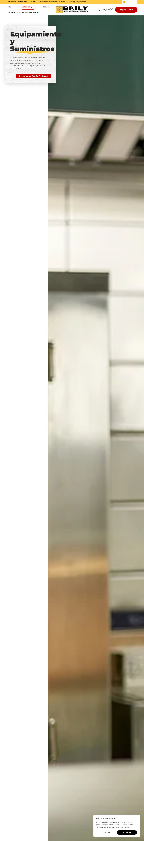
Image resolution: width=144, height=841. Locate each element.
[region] (116, 826)
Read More (128, 827)
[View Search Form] (99, 10)
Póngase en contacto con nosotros (23, 12)
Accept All (127, 832)
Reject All (106, 832)
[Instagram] (108, 9)
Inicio (9, 7)
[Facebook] (104, 9)
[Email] (111, 9)
